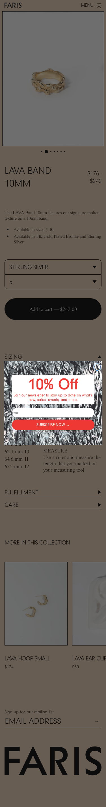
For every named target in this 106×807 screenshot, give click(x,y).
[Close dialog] (97, 367)
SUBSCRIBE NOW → (53, 424)
